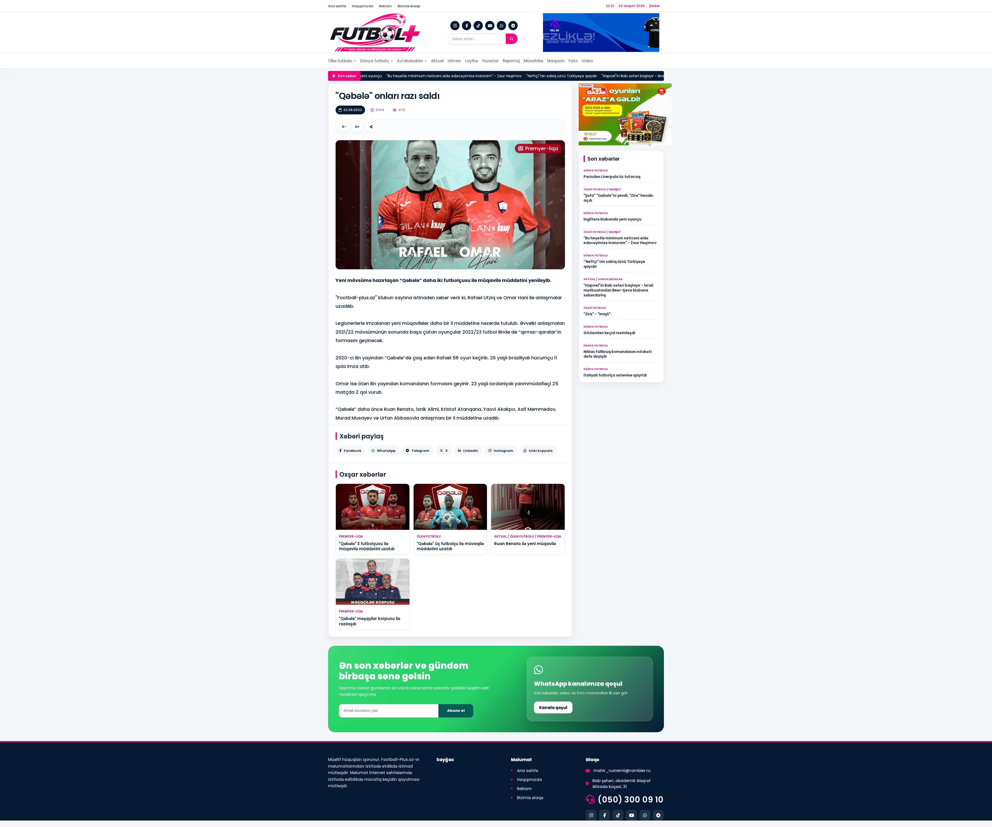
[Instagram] (455, 25)
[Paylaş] (371, 127)
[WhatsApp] (501, 25)
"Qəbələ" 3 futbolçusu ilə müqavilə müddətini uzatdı (366, 546)
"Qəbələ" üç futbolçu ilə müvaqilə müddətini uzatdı (450, 546)
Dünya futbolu (374, 61)
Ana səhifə (337, 6)
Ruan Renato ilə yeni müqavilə (525, 543)
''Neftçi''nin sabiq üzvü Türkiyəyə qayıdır (534, 75)
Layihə (471, 61)
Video (587, 61)
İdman (454, 61)
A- (344, 126)
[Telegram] (513, 25)
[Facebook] (466, 25)
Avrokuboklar (410, 61)
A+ (357, 126)
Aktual (437, 61)
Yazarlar (490, 61)
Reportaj (511, 61)
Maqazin (556, 61)
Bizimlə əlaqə (409, 6)
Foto (573, 61)
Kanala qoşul (553, 707)
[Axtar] (511, 39)
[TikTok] (478, 25)
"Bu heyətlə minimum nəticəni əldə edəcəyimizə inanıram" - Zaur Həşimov (426, 75)
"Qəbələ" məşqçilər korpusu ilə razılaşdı (369, 621)
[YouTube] (489, 25)
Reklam (385, 6)
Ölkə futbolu (340, 61)
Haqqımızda (362, 6)
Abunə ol (456, 710)
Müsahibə (533, 61)
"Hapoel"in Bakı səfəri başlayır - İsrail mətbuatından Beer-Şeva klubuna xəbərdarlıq (648, 75)
